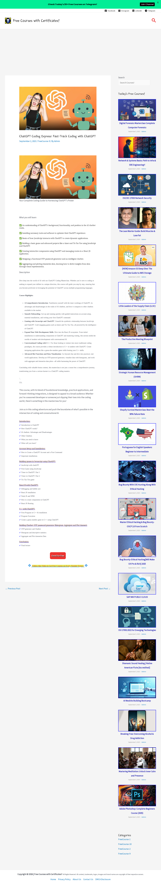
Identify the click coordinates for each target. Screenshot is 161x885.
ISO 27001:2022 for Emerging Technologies (137, 630)
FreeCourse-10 (124, 844)
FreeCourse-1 (124, 839)
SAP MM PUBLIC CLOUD (137, 597)
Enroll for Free (58, 555)
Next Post (104, 588)
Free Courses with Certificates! (36, 21)
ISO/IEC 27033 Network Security (137, 198)
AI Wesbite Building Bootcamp (137, 700)
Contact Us (88, 879)
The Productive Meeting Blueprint (137, 339)
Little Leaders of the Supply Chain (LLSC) (137, 306)
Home (53, 879)
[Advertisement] (80, 48)
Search (121, 77)
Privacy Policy (64, 879)
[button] (154, 21)
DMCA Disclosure (103, 879)
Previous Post (12, 588)
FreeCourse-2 (124, 849)
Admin (144, 131)
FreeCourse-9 (44, 141)
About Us (77, 879)
